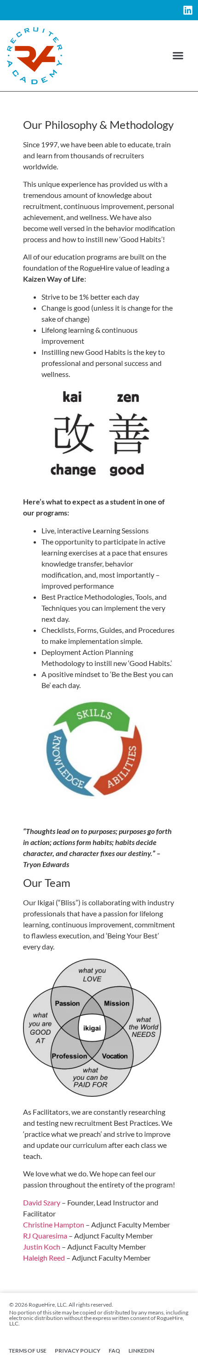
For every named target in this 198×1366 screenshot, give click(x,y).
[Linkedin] (188, 10)
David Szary (41, 1202)
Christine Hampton (53, 1224)
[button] (178, 55)
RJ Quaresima (45, 1235)
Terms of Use (28, 1350)
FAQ (114, 1350)
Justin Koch (41, 1246)
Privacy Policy (77, 1350)
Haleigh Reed (44, 1257)
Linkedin (141, 1350)
